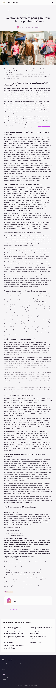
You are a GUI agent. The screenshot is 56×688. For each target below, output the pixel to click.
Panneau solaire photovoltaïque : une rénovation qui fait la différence (12, 628)
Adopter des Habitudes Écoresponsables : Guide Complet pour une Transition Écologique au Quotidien (13, 647)
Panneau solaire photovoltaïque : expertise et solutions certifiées (40, 632)
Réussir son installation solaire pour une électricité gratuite (13, 641)
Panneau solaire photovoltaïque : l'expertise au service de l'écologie (41, 628)
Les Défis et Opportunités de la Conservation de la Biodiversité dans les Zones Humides (14, 632)
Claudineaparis (12, 2)
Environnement (10, 10)
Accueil (3, 10)
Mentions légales (6, 677)
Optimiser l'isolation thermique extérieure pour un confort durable (40, 641)
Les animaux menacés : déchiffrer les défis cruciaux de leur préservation (14, 637)
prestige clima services (44, 126)
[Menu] (52, 2)
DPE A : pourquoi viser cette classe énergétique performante (38, 637)
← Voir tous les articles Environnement (13, 610)
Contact (4, 679)
